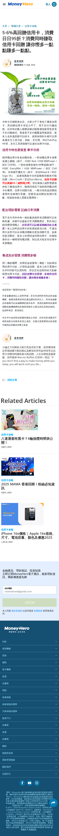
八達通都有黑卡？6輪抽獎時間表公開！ (27, 440)
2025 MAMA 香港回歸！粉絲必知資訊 (28, 486)
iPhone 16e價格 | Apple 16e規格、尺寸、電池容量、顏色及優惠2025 (28, 535)
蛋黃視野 (19, 61)
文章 (4, 26)
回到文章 (12, 380)
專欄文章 (16, 26)
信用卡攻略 (31, 26)
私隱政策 (32, 829)
